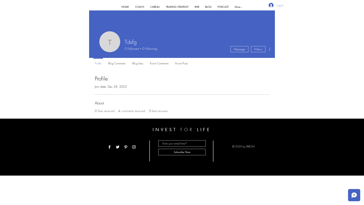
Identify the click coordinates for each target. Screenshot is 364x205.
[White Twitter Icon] (117, 147)
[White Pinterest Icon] (125, 147)
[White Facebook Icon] (109, 147)
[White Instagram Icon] (134, 147)
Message (239, 49)
